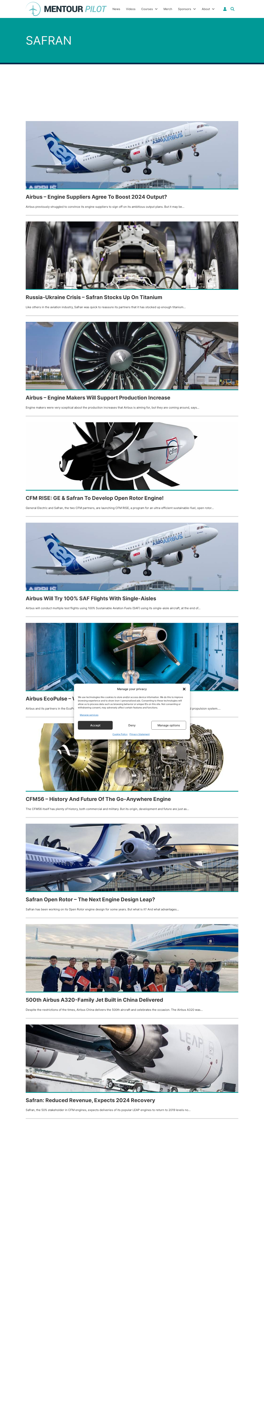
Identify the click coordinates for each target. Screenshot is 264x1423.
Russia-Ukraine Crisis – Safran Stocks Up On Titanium (94, 297)
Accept (95, 725)
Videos (130, 9)
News (116, 9)
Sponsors (184, 9)
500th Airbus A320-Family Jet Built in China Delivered (94, 1000)
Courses (147, 9)
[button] (184, 689)
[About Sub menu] (213, 9)
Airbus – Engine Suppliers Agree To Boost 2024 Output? (96, 197)
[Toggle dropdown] (225, 9)
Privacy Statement (139, 734)
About (206, 9)
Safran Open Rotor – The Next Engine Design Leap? (90, 899)
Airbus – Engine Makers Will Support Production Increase (98, 397)
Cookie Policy (120, 734)
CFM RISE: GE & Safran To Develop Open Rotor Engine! (95, 498)
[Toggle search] (232, 9)
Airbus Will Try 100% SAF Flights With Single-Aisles (91, 598)
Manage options (169, 725)
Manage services (89, 714)
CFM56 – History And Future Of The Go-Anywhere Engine (98, 799)
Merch (168, 9)
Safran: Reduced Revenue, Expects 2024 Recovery (90, 1100)
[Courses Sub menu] (156, 9)
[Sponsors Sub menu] (194, 9)
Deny (132, 725)
